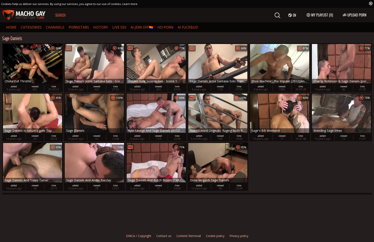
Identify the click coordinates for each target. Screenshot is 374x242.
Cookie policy (215, 236)
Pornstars (79, 27)
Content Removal (188, 236)
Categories (31, 27)
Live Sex (119, 27)
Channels (55, 27)
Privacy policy (238, 236)
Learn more (129, 4)
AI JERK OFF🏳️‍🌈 (142, 27)
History (100, 27)
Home (11, 27)
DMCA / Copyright (138, 236)
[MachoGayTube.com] (23, 15)
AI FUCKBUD (188, 27)
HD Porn (165, 27)
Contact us (163, 236)
